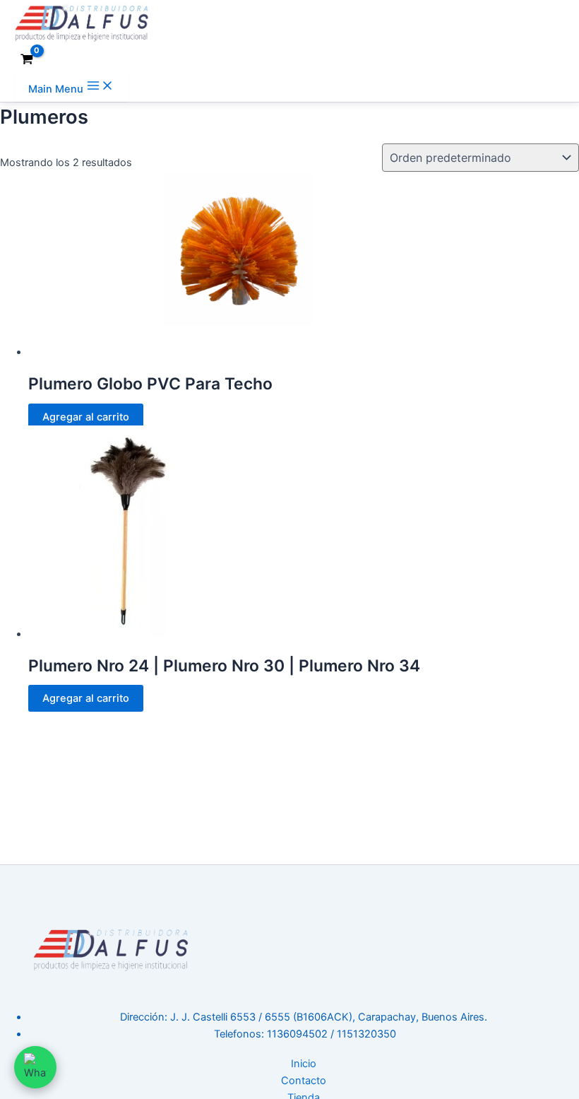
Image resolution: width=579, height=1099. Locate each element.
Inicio (303, 1063)
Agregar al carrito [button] (85, 417)
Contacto (303, 1080)
